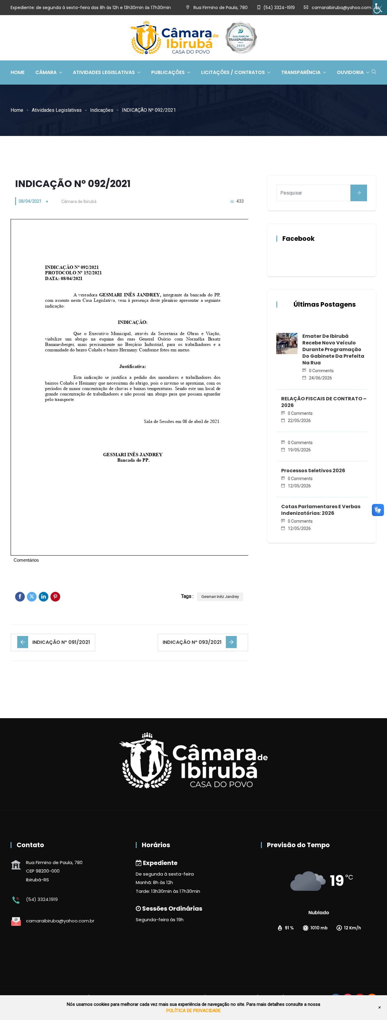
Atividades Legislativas (104, 72)
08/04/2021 (30, 201)
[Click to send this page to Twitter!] (32, 597)
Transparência (300, 72)
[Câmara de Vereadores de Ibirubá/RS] (193, 38)
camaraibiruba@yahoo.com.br (344, 8)
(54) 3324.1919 (42, 899)
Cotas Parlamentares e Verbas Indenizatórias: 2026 (320, 510)
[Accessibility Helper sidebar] (379, 7)
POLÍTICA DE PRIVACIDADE (193, 1010)
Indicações (101, 110)
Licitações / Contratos (233, 72)
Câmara (46, 72)
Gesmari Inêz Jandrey (220, 596)
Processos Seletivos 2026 (313, 470)
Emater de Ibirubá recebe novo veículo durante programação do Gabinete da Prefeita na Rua (333, 349)
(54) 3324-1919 (279, 8)
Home (17, 72)
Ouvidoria (350, 72)
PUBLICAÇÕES (168, 72)
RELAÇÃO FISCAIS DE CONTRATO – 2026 (323, 402)
